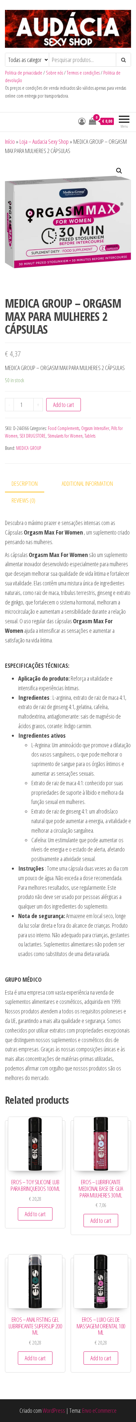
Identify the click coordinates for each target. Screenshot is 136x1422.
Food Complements (63, 428)
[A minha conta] (81, 121)
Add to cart (63, 405)
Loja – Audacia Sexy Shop (44, 141)
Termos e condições (83, 73)
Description (25, 483)
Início (10, 141)
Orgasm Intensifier (95, 428)
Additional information (87, 483)
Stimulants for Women (65, 436)
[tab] (29, 484)
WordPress (54, 1410)
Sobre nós (54, 73)
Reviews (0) (23, 500)
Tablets (90, 436)
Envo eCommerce (99, 1410)
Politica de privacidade (23, 73)
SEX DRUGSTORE (32, 436)
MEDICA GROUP (28, 448)
